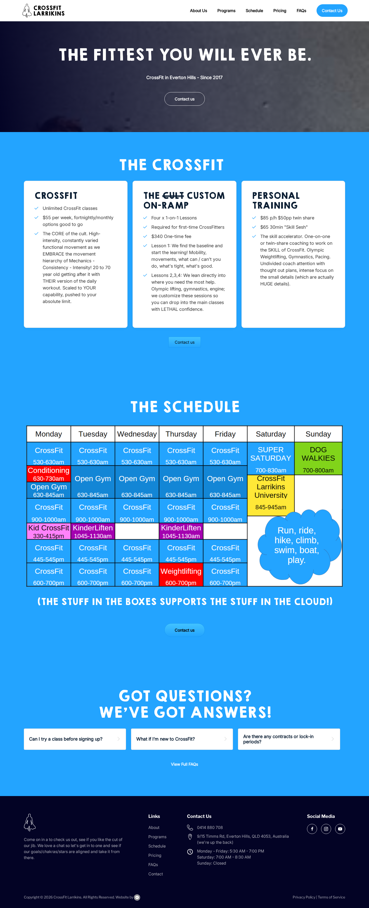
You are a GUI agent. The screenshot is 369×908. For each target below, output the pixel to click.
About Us (198, 10)
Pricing (279, 10)
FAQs (301, 10)
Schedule (254, 10)
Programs (226, 10)
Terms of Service (331, 897)
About (153, 827)
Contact (155, 873)
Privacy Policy (304, 897)
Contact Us (332, 10)
